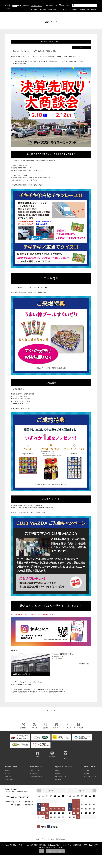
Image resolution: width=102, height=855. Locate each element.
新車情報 (43, 10)
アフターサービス (62, 10)
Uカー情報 (53, 10)
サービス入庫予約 (36, 5)
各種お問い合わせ (84, 10)
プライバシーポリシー (49, 839)
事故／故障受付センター (61, 776)
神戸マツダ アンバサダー (90, 776)
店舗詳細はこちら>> (85, 664)
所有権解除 (26, 5)
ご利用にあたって (61, 839)
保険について (8, 776)
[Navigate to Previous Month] (39, 790)
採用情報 (93, 10)
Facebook (37, 756)
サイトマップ (39, 839)
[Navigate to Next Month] (94, 790)
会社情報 (86, 770)
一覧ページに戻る (51, 710)
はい (41, 851)
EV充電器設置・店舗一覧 (36, 776)
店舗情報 (35, 10)
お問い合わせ (58, 779)
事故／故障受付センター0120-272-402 (57, 5)
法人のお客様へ (73, 10)
